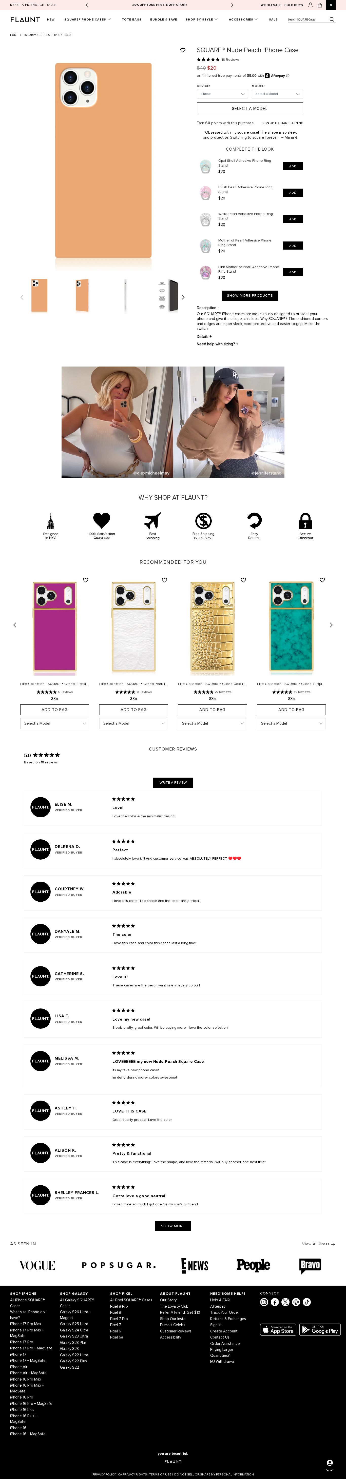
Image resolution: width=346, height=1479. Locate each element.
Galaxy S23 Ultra (74, 1336)
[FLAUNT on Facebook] (275, 1302)
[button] (21, 166)
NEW (51, 20)
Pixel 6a (116, 1337)
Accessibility (170, 1337)
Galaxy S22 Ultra (74, 1355)
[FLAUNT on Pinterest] (296, 1302)
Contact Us (219, 1337)
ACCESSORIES (241, 20)
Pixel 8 (115, 1312)
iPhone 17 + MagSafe (28, 1361)
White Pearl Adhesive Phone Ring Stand (245, 216)
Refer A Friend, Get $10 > (33, 5)
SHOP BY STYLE (200, 20)
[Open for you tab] (330, 1463)
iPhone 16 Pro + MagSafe (31, 1404)
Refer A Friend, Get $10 (180, 1312)
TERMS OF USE (161, 1474)
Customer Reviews (175, 1331)
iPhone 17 (18, 1354)
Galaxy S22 (69, 1367)
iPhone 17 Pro (21, 1342)
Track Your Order (224, 1312)
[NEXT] (184, 297)
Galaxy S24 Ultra (74, 1330)
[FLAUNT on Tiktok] (307, 1302)
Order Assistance (225, 1344)
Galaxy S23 (69, 1349)
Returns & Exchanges (228, 1319)
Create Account (224, 1331)
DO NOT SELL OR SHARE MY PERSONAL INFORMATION (214, 1474)
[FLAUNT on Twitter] (285, 1302)
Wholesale (271, 5)
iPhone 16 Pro (21, 1397)
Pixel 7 (115, 1325)
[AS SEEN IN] (173, 1266)
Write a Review (176, 784)
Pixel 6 (115, 1331)
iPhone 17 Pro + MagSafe (31, 1348)
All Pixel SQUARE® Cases (131, 1300)
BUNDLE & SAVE (163, 20)
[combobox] (312, 19)
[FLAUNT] (26, 18)
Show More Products (250, 295)
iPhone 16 (18, 1428)
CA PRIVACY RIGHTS (133, 1474)
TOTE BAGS (132, 20)
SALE (273, 20)
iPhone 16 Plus (22, 1410)
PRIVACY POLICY (104, 1474)
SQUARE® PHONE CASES (85, 20)
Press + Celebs (172, 1325)
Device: (203, 86)
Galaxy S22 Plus (73, 1361)
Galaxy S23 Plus (73, 1343)
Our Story (168, 1300)
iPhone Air (18, 1367)
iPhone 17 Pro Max (25, 1324)
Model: (258, 86)
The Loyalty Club (174, 1306)
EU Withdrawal (222, 1362)
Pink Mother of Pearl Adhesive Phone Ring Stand (248, 269)
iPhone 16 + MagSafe (28, 1434)
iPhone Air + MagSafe (28, 1373)
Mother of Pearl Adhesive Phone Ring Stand (245, 243)
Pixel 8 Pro (119, 1306)
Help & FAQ (220, 1300)
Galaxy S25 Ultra (74, 1324)
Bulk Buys (293, 5)
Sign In (215, 1325)
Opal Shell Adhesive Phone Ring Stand (244, 163)
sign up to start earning (282, 123)
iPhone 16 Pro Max (25, 1379)
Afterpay (217, 1306)
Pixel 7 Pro (119, 1319)
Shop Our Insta (172, 1319)
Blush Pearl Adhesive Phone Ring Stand (245, 190)
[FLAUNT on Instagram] (264, 1302)
